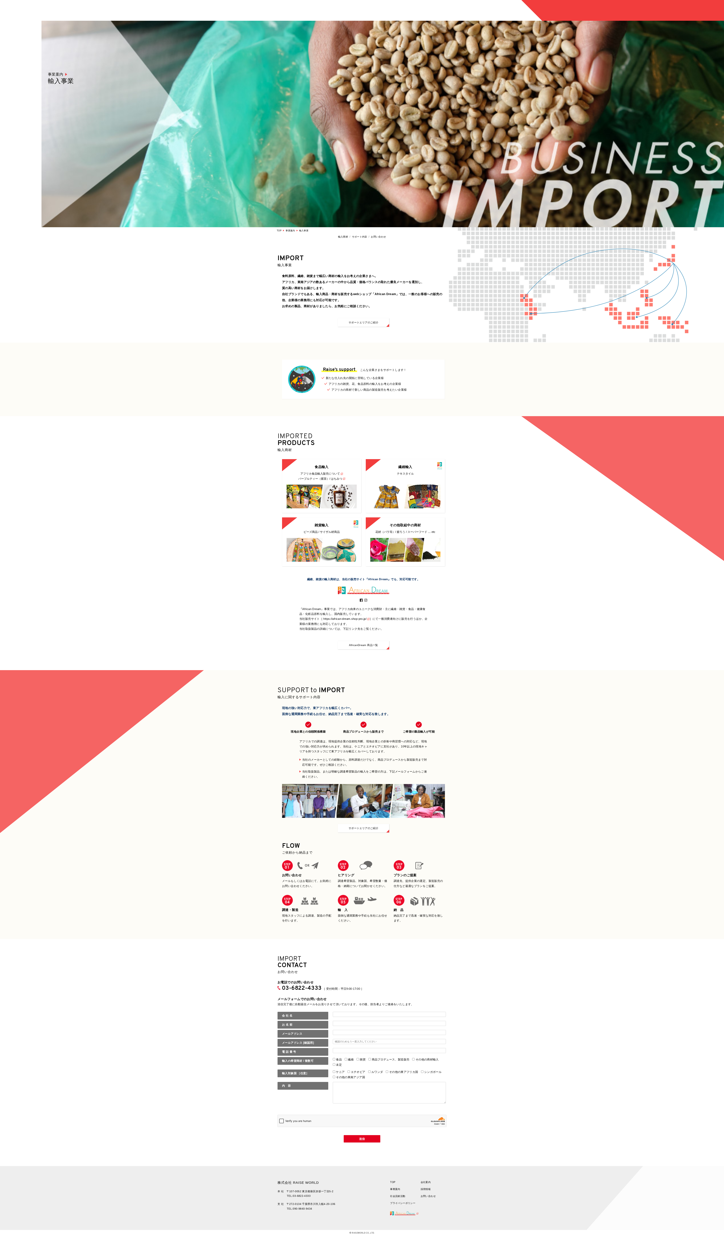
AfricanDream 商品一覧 (363, 645)
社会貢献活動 (397, 1196)
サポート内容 (359, 236)
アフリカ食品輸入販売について (320, 473)
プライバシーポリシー (402, 1203)
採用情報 (426, 1189)
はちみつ (336, 478)
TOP (279, 230)
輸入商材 (343, 236)
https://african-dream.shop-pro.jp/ (345, 618)
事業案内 (290, 230)
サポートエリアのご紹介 (363, 322)
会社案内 (426, 1182)
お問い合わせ (378, 236)
